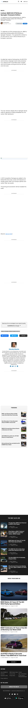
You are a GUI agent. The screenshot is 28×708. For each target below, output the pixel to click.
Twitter (14, 335)
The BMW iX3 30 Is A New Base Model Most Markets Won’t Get (16, 549)
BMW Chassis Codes (14, 672)
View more (13, 661)
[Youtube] (15, 694)
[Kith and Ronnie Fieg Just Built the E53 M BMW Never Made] (23, 442)
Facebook (5, 335)
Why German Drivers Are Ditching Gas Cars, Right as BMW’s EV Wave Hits (17, 567)
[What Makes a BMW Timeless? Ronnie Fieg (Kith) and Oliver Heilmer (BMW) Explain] (4, 531)
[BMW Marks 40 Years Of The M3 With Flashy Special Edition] (4, 540)
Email (24, 335)
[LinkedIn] (17, 366)
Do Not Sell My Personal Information (23, 676)
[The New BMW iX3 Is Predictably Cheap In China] (4, 557)
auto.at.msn (9, 234)
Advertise (3, 673)
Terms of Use (12, 673)
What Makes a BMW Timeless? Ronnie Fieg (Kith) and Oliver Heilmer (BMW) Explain (16, 533)
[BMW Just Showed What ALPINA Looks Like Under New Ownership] (23, 412)
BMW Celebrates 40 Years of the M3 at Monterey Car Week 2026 (14, 629)
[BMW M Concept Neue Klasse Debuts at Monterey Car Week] (23, 427)
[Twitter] (13, 366)
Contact (20, 672)
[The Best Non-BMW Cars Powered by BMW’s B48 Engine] (4, 522)
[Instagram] (15, 366)
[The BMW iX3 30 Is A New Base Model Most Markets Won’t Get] (4, 549)
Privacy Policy (12, 675)
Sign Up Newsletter (23, 673)
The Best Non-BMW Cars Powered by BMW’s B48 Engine (17, 523)
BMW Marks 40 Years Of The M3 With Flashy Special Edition (16, 541)
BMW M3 (2, 10)
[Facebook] (10, 366)
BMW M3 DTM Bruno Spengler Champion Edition (10, 331)
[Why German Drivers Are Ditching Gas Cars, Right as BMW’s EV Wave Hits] (4, 566)
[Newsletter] (21, 1)
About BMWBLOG (4, 672)
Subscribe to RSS (4, 675)
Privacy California (4, 678)
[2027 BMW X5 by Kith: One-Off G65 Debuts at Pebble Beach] (23, 434)
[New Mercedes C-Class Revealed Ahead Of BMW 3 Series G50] (23, 419)
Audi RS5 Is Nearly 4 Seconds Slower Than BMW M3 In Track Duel (13, 654)
